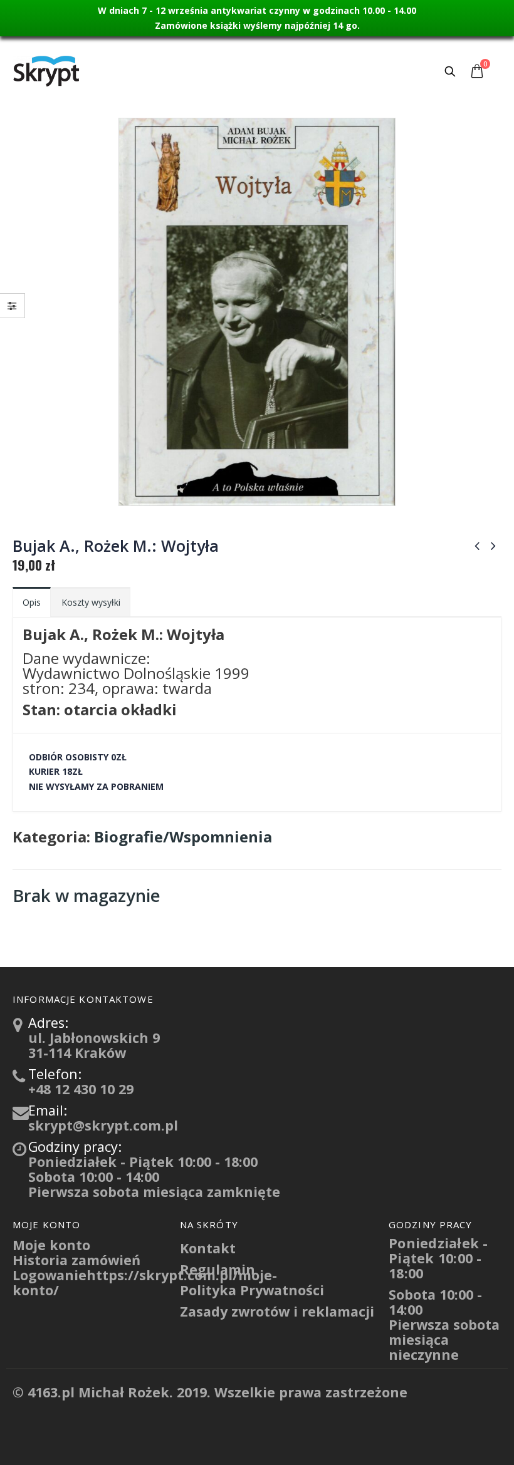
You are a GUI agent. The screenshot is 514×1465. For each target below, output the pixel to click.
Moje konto (51, 1245)
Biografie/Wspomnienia (183, 837)
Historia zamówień (76, 1260)
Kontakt (208, 1248)
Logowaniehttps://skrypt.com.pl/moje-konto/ (145, 1282)
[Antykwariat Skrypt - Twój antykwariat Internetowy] (47, 70)
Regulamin (217, 1269)
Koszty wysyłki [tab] (90, 602)
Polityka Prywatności (252, 1290)
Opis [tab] (32, 602)
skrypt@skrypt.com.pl (103, 1125)
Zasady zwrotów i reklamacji (277, 1311)
